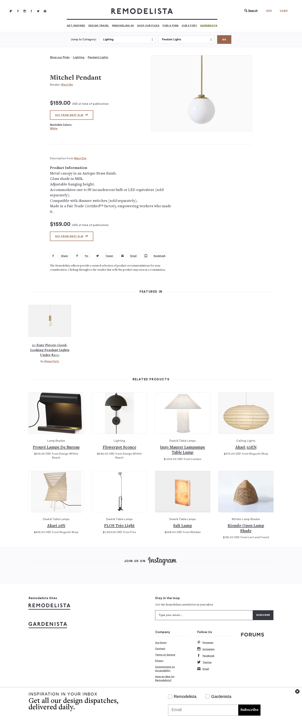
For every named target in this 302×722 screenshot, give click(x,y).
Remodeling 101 (123, 25)
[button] (250, 11)
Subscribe (249, 710)
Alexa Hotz (51, 361)
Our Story (189, 25)
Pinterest (208, 642)
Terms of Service (165, 654)
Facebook (208, 655)
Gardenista (208, 25)
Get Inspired (76, 25)
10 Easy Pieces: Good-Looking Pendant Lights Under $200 (49, 350)
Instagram (208, 649)
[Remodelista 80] (18, 11)
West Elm (67, 84)
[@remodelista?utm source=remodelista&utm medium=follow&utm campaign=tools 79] (11, 11)
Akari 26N (56, 526)
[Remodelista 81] (25, 11)
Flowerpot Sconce (119, 447)
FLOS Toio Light (119, 526)
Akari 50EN (246, 447)
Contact (160, 648)
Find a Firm (171, 25)
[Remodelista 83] (38, 11)
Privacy (159, 660)
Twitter (207, 662)
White (54, 128)
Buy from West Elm (69, 115)
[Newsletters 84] (45, 11)
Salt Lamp (182, 526)
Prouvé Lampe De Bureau (56, 447)
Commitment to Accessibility (165, 669)
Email (206, 669)
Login (284, 10)
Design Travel (98, 25)
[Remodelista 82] (31, 11)
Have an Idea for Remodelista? (164, 678)
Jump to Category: (83, 39)
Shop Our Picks (148, 25)
